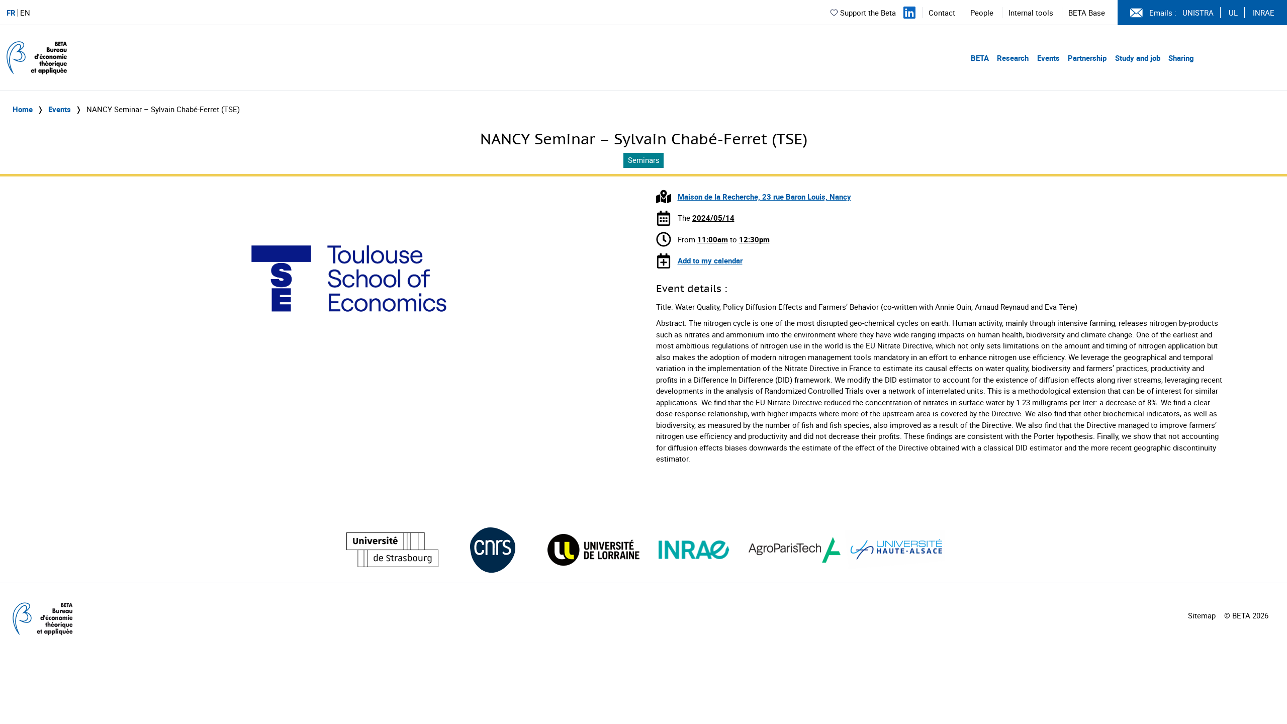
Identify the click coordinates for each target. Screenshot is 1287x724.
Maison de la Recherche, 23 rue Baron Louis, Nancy (764, 197)
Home (23, 109)
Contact (942, 13)
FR (11, 13)
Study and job (1137, 58)
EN (25, 13)
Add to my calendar (710, 260)
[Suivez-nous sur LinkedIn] (909, 13)
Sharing (1181, 58)
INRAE (1263, 13)
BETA (980, 58)
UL (1233, 13)
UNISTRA (1198, 13)
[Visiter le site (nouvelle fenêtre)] (392, 549)
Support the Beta (868, 13)
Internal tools (1030, 13)
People (981, 13)
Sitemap (1202, 615)
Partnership (1087, 58)
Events (1048, 58)
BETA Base (1086, 13)
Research (1013, 58)
